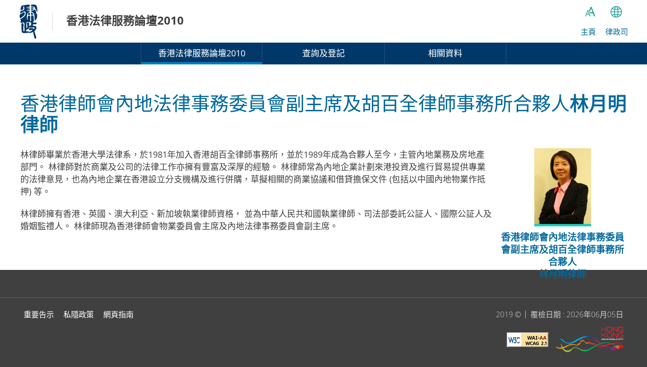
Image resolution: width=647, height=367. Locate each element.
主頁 (588, 32)
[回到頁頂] (634, 257)
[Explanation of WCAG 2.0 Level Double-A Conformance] (527, 341)
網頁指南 (118, 314)
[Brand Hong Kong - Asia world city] (589, 341)
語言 (616, 12)
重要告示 (39, 314)
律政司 (28, 21)
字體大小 (590, 12)
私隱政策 (78, 314)
